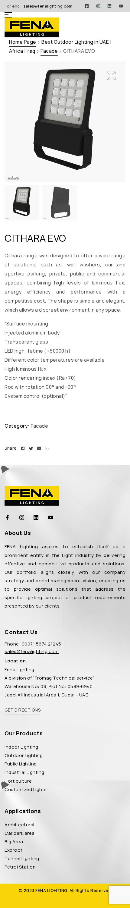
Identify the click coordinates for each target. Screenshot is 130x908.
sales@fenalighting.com (47, 6)
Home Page (22, 42)
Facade (49, 51)
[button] (111, 76)
